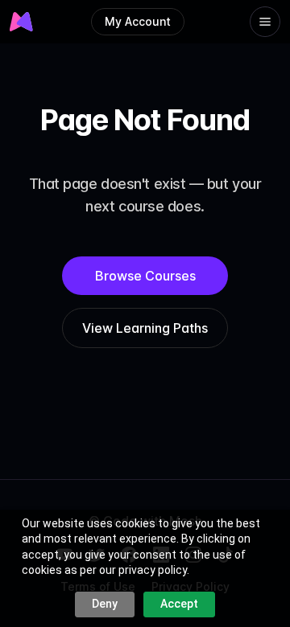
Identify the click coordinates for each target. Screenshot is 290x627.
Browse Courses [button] (145, 276)
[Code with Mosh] (22, 21)
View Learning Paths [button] (145, 328)
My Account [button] (138, 21)
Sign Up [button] (147, 56)
